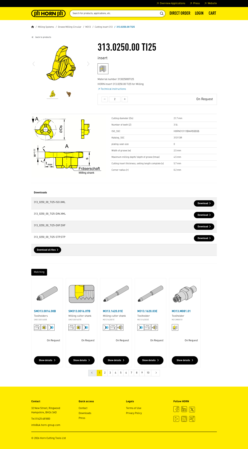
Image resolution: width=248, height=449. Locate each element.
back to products (43, 37)
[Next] (88, 64)
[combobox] (117, 13)
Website (212, 3)
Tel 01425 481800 (40, 419)
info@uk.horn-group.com (45, 425)
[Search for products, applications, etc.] (161, 13)
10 (148, 373)
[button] (199, 13)
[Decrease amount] (105, 99)
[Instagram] (184, 419)
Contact (83, 408)
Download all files (46, 250)
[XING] (192, 419)
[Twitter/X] (192, 411)
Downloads (85, 413)
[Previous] (33, 64)
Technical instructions (113, 89)
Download (203, 203)
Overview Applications (172, 3)
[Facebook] (176, 409)
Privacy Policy (134, 413)
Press (196, 3)
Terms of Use (133, 408)
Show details (46, 360)
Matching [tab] (39, 272)
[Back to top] (235, 439)
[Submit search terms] (161, 13)
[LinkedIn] (184, 409)
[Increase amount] (125, 99)
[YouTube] (176, 419)
